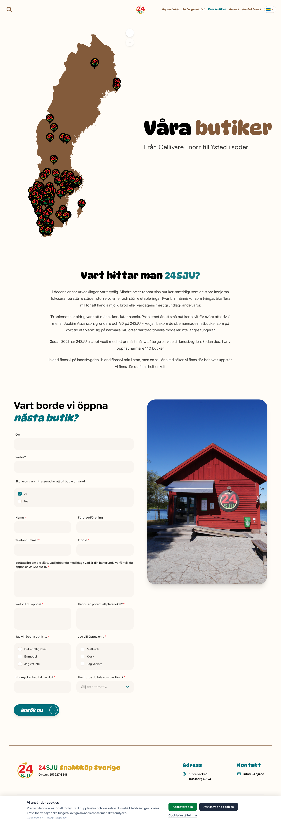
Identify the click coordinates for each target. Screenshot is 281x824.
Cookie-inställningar (182, 815)
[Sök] (9, 9)
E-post (83, 540)
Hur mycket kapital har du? (35, 677)
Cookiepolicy (35, 817)
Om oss (234, 9)
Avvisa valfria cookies (218, 807)
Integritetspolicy (56, 817)
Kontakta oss (251, 9)
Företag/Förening (90, 517)
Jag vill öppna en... (92, 636)
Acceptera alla (183, 807)
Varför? (20, 457)
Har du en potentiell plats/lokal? (101, 604)
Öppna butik (170, 9)
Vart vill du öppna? (29, 604)
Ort (17, 434)
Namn (20, 517)
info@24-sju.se (253, 774)
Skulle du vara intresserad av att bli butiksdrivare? (50, 481)
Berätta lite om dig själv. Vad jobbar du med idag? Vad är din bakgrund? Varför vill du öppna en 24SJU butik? (74, 565)
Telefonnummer (27, 540)
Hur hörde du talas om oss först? (101, 677)
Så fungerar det (193, 9)
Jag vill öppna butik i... (32, 636)
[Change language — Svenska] (270, 9)
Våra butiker (216, 9)
